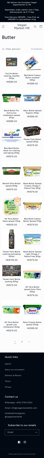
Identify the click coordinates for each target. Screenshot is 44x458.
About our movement (14, 370)
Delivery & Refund (13, 375)
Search (8, 364)
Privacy (8, 387)
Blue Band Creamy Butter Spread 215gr (32, 220)
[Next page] (29, 342)
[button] (3, 26)
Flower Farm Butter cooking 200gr (11, 280)
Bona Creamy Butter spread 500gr (32, 323)
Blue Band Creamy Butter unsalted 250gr (32, 77)
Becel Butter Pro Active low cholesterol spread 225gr (11, 114)
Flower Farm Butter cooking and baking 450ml (12, 254)
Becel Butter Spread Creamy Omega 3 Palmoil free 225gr (32, 185)
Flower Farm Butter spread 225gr (32, 140)
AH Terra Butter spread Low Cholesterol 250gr (11, 324)
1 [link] (15, 342)
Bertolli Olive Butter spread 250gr (12, 184)
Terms (8, 381)
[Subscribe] (36, 432)
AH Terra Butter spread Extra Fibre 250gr (32, 289)
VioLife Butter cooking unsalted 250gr (11, 75)
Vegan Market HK (18, 454)
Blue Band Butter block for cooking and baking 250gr (12, 150)
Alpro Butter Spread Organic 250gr (32, 111)
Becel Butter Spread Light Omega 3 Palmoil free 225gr (32, 254)
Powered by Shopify (29, 454)
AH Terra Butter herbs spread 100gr (12, 220)
